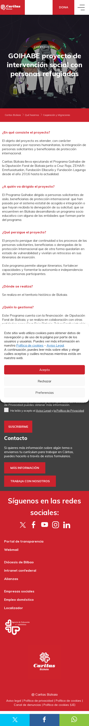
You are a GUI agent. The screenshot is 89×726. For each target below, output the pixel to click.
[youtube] (45, 524)
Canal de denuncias (27, 705)
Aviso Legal (55, 345)
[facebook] (34, 524)
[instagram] (56, 524)
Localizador (13, 608)
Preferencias (44, 393)
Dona (63, 7)
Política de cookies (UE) (59, 705)
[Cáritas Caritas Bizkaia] (12, 7)
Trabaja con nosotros (30, 481)
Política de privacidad (38, 700)
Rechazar (44, 381)
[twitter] (23, 524)
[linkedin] (66, 524)
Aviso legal (13, 700)
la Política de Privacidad (69, 410)
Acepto (44, 370)
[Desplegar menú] (81, 7)
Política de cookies (29, 345)
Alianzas (11, 579)
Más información (24, 468)
